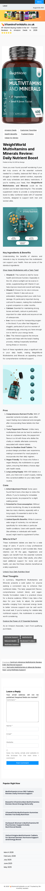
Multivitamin (27, 637)
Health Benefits (11, 134)
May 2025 (8, 867)
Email (9, 734)
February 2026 (10, 856)
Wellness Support (11, 644)
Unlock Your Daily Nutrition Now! (16, 572)
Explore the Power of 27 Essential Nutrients (20, 621)
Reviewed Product (27, 641)
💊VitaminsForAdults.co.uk (17, 24)
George (22, 162)
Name (9, 726)
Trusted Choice (27, 134)
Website (9, 742)
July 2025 (7, 859)
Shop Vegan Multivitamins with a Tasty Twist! (21, 270)
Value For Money (11, 138)
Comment (11, 700)
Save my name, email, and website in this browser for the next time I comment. (22, 755)
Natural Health (10, 641)
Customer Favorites (28, 130)
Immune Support (11, 637)
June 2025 (8, 863)
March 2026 (9, 852)
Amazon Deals (10, 130)
